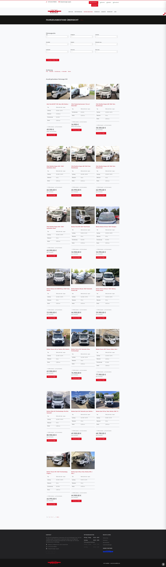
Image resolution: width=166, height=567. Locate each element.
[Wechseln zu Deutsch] (102, 2)
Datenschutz (105, 538)
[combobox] (57, 36)
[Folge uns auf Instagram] (50, 552)
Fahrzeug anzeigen (52, 134)
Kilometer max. (98, 42)
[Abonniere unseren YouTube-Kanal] (53, 552)
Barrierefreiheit (106, 542)
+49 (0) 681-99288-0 (52, 1)
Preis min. (73, 49)
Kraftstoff (48, 49)
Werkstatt (110, 11)
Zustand (72, 42)
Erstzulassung (57, 71)
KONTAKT (94, 5)
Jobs (115, 11)
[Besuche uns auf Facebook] (47, 552)
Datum (69, 71)
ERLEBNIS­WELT (93, 2)
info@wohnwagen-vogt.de (65, 1)
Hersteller (48, 42)
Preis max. (97, 49)
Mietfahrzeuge (78, 11)
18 (57, 517)
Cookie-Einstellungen (107, 544)
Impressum (105, 540)
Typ (47, 34)
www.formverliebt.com (115, 563)
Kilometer (51, 71)
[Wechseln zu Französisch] (115, 2)
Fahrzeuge (97, 11)
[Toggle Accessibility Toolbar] (163, 564)
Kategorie (73, 34)
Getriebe (97, 34)
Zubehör (103, 11)
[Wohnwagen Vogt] (54, 11)
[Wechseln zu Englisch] (109, 2)
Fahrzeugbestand (88, 11)
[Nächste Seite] (58, 517)
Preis (47, 71)
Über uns (70, 11)
